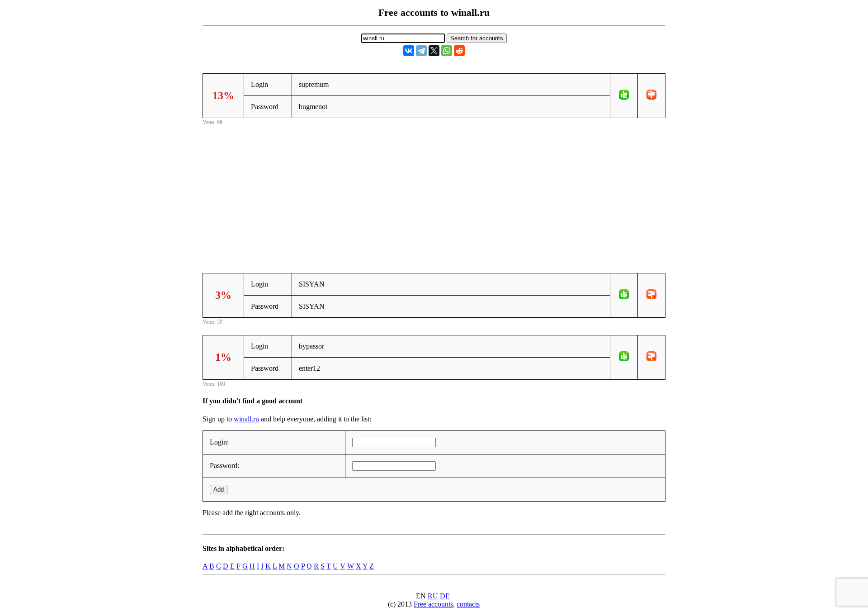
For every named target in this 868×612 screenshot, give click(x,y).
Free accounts (433, 604)
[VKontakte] (408, 50)
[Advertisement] (434, 190)
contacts (468, 604)
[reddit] (459, 50)
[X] (434, 50)
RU (433, 596)
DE (445, 596)
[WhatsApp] (446, 50)
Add (218, 489)
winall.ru (246, 419)
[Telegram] (421, 50)
